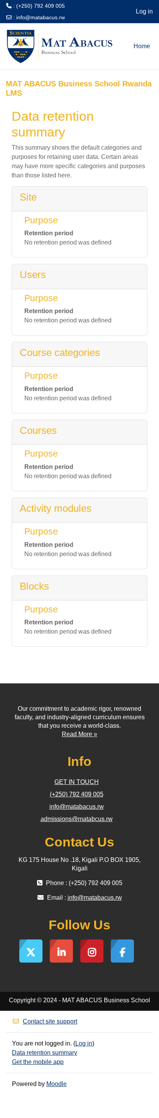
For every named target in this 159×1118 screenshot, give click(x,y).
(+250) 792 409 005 (76, 794)
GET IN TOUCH (76, 782)
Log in (144, 11)
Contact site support (50, 1021)
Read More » (79, 734)
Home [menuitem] (142, 46)
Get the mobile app (38, 1062)
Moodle (56, 1084)
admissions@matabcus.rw (77, 819)
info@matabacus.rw (40, 17)
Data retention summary (44, 1052)
